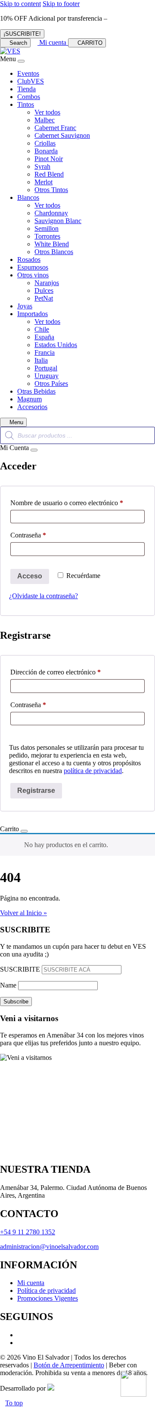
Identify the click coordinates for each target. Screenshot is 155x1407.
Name (8, 985)
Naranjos (46, 282)
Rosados (28, 259)
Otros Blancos (53, 251)
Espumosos (32, 267)
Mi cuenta (30, 1282)
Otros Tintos (51, 189)
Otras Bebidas (36, 391)
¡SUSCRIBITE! (22, 34)
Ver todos (47, 112)
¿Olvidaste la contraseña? (43, 595)
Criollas (45, 143)
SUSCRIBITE (20, 969)
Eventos (28, 73)
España (44, 337)
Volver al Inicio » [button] (23, 912)
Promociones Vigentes (47, 1298)
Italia (41, 360)
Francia (44, 352)
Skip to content (20, 3)
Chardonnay (51, 213)
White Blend (51, 244)
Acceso (29, 576)
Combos (28, 96)
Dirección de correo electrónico (70, 672)
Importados (32, 313)
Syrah (42, 166)
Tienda (26, 89)
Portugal (45, 368)
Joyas (24, 306)
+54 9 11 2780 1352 (27, 1232)
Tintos (25, 104)
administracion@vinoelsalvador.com (49, 1246)
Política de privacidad (46, 1290)
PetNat (43, 298)
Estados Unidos (55, 344)
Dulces (43, 290)
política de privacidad (93, 770)
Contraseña (43, 535)
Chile (41, 329)
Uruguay (46, 375)
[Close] (21, 61)
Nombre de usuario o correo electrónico (77, 502)
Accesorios (32, 406)
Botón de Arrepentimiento (69, 1365)
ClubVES (30, 81)
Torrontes (47, 236)
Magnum (29, 399)
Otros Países (51, 383)
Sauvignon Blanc (57, 220)
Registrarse (36, 790)
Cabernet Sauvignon (62, 135)
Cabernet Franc (55, 127)
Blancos (28, 197)
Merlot (43, 182)
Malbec (44, 120)
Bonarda (46, 151)
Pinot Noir (48, 158)
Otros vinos (33, 275)
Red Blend (49, 174)
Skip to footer (61, 3)
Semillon (46, 228)
